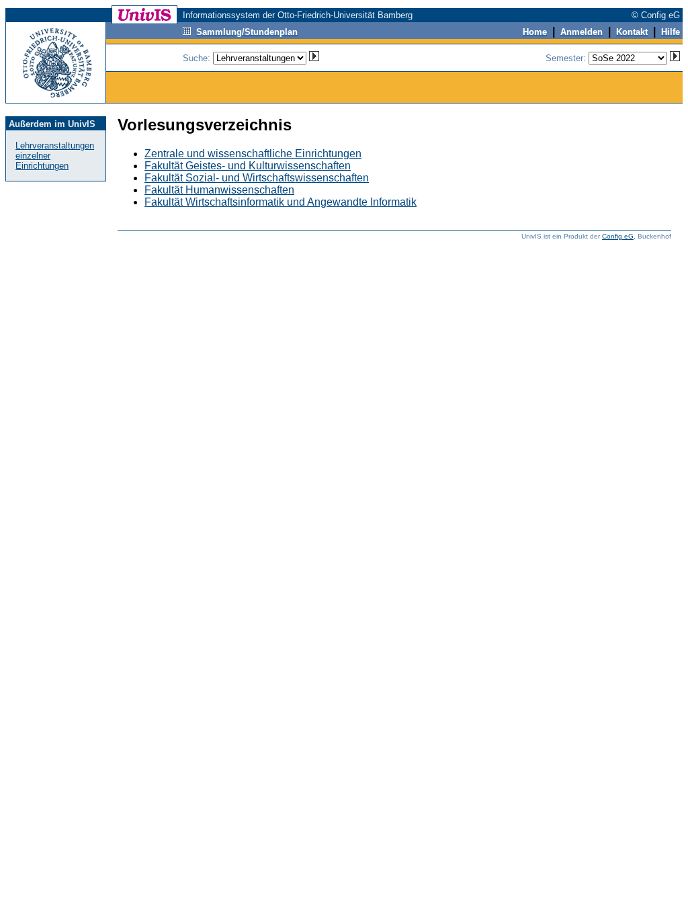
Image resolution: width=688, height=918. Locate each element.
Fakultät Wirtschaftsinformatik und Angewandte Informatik (280, 202)
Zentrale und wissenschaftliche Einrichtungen (252, 153)
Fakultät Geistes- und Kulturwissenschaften (247, 165)
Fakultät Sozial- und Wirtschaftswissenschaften (256, 177)
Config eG (618, 236)
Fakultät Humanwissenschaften (219, 190)
